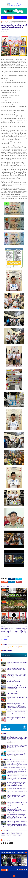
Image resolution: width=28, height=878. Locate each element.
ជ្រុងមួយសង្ (3, 833)
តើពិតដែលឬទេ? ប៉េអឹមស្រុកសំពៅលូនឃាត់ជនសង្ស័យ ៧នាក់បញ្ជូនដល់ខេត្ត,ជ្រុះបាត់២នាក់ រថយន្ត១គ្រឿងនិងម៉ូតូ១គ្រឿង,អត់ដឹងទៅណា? (17, 771)
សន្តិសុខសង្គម (9, 835)
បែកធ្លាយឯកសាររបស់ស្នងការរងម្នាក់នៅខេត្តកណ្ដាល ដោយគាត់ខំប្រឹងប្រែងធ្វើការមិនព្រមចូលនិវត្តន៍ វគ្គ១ (16, 669)
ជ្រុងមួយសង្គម (8, 833)
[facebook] (17, 869)
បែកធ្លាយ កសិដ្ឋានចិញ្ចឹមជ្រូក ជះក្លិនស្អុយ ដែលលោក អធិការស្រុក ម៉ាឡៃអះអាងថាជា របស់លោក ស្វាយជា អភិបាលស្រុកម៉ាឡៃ (16, 797)
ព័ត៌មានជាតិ (13, 833)
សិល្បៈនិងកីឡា (14, 835)
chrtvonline (13, 873)
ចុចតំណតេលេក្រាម (5, 728)
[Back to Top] (14, 876)
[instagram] (22, 869)
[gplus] (20, 869)
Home (2, 17)
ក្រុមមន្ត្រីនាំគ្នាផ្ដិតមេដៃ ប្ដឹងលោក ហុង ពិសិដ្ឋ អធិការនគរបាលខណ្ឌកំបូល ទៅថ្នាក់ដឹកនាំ (16, 718)
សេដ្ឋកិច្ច (19, 835)
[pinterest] (24, 869)
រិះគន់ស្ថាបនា (6, 21)
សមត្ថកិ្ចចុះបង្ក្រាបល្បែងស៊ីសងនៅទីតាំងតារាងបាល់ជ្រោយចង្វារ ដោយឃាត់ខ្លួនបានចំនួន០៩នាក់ (17, 680)
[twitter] (26, 869)
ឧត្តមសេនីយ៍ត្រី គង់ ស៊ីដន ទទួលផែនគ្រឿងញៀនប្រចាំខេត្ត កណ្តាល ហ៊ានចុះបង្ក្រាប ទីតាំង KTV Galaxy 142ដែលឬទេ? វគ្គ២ (16, 676)
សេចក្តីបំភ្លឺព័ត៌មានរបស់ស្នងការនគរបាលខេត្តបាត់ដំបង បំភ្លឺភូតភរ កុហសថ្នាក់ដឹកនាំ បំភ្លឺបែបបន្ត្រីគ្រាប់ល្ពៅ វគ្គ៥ (17, 712)
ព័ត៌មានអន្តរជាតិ (19, 833)
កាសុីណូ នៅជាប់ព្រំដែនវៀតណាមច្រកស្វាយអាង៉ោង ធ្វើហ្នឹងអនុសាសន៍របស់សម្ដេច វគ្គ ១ (17, 692)
